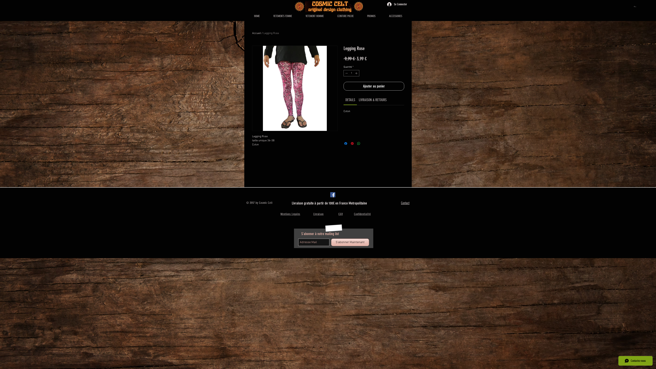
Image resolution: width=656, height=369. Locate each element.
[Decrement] (346, 73)
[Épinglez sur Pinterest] (352, 143)
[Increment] (356, 73)
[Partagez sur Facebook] (346, 143)
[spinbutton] (351, 73)
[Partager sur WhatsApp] (359, 143)
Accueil (256, 33)
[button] (635, 6)
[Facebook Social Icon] (332, 194)
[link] (350, 100)
